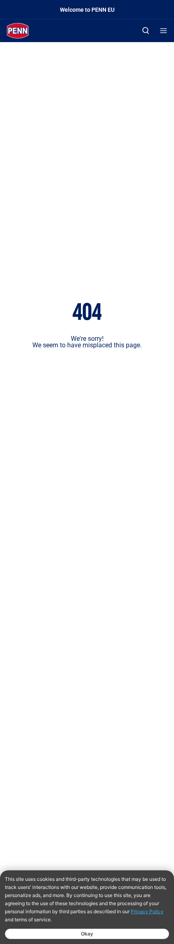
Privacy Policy (147, 911)
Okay (87, 934)
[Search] (146, 30)
